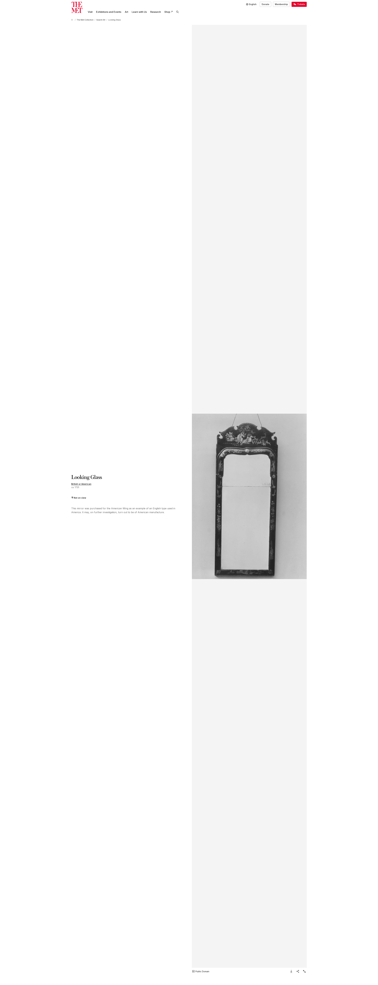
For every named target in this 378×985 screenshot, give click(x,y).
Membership (281, 4)
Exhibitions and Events (108, 11)
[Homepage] (76, 7)
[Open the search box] (177, 12)
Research (155, 11)
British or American (81, 484)
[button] (249, 496)
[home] (72, 19)
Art (126, 11)
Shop (167, 11)
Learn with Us (139, 11)
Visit (90, 11)
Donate (265, 4)
